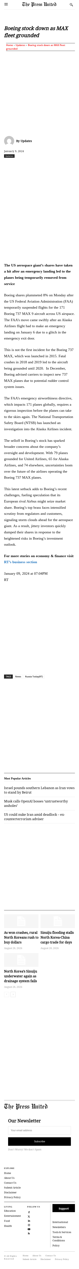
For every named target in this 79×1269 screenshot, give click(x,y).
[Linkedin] (58, 165)
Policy (56, 1245)
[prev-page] (6, 994)
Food (7, 1221)
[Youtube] (29, 1228)
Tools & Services (61, 1232)
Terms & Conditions (58, 1238)
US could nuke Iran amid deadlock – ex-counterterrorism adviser (34, 816)
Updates (20, 45)
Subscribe (39, 1141)
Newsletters (59, 1227)
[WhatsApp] (49, 165)
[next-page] (13, 994)
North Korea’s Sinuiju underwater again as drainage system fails (20, 976)
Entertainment (12, 1216)
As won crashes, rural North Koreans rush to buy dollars (21, 937)
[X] (30, 165)
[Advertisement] (39, 92)
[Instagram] (29, 1224)
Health (8, 1226)
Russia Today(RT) (34, 676)
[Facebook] (21, 165)
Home (9, 45)
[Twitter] (29, 1216)
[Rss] (29, 1233)
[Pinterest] (67, 165)
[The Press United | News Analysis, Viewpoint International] (45, 4)
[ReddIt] (39, 165)
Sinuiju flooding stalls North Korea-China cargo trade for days (57, 937)
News (18, 676)
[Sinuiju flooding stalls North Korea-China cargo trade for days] (58, 921)
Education (10, 1211)
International (60, 1222)
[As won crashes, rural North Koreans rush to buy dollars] (21, 921)
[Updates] (10, 141)
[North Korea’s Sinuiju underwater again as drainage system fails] (21, 960)
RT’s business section (20, 562)
